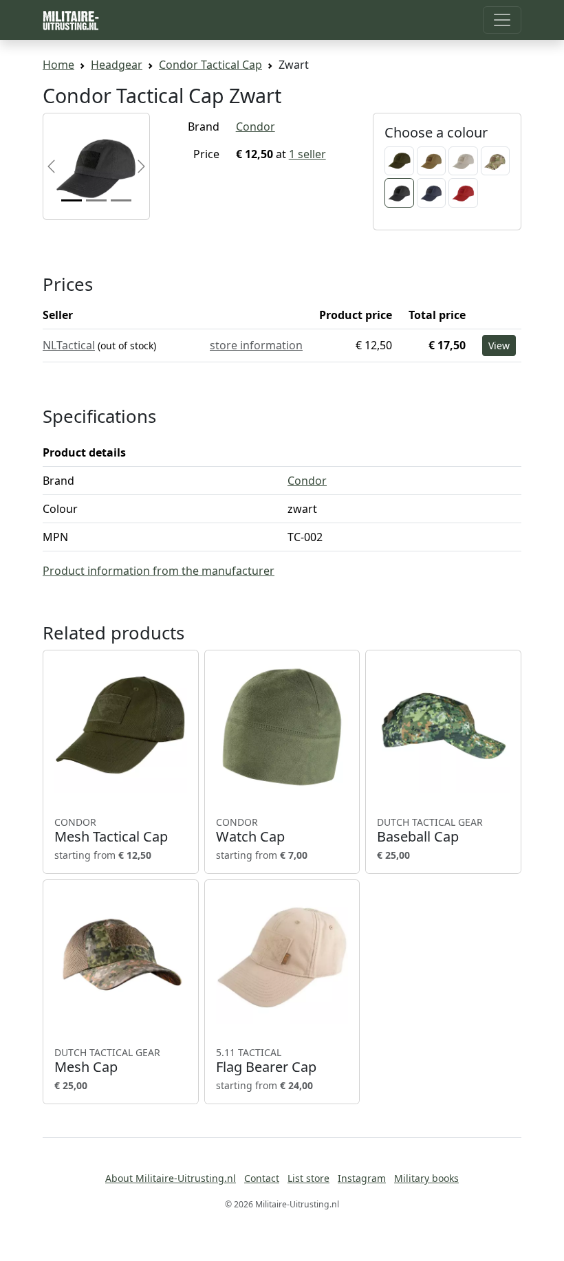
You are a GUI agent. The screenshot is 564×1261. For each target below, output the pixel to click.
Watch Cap (250, 830)
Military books (426, 1178)
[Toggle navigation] (502, 20)
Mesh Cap (107, 1061)
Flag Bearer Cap (266, 1061)
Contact (261, 1178)
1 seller (307, 154)
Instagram (362, 1178)
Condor (255, 126)
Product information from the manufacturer (158, 570)
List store (308, 1178)
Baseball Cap (430, 830)
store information (256, 345)
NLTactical (69, 345)
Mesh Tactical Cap (111, 830)
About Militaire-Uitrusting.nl (170, 1178)
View (499, 345)
